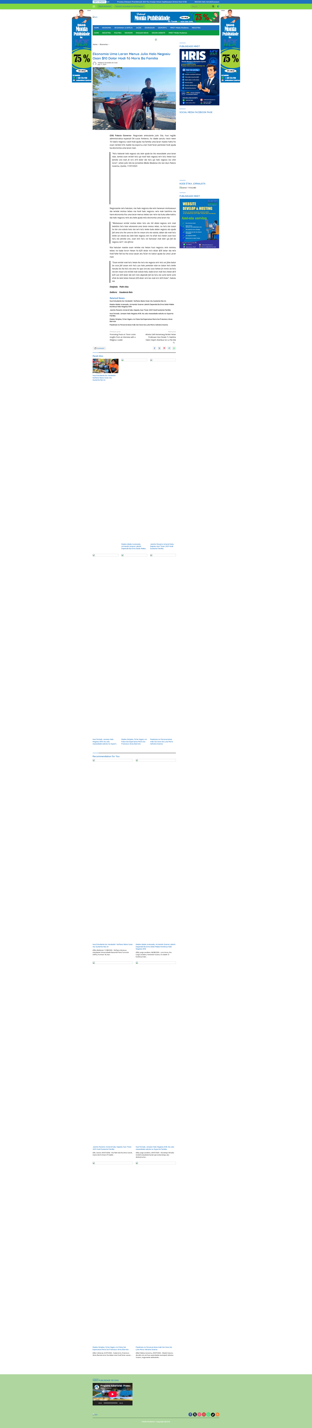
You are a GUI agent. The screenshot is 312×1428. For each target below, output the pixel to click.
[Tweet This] (159, 348)
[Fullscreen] (129, 1403)
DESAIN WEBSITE (158, 33)
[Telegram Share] (169, 348)
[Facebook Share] (154, 348)
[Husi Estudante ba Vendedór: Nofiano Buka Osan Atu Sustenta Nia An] (105, 366)
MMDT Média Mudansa (179, 28)
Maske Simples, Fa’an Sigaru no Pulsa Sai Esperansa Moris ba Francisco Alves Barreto (141, 320)
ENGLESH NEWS (142, 33)
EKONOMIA (106, 28)
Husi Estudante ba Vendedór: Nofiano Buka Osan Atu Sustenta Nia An (138, 301)
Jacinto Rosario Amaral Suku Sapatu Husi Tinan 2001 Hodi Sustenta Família (140, 310)
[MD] (95, 17)
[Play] (96, 1403)
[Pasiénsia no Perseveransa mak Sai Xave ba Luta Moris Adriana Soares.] (163, 645)
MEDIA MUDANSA (105, 6)
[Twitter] (195, 1414)
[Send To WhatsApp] (174, 348)
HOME (96, 28)
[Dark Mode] (218, 6)
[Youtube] (204, 1414)
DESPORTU (162, 28)
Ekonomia (96, 49)
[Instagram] (199, 1414)
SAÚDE (138, 28)
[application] (112, 1394)
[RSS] (217, 1414)
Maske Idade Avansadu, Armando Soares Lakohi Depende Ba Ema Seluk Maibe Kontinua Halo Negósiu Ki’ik (142, 305)
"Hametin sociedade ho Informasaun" (129, 6)
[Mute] (125, 1403)
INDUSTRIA (196, 28)
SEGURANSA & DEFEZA (123, 28)
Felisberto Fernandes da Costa (107, 63)
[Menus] (94, 6)
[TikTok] (213, 1415)
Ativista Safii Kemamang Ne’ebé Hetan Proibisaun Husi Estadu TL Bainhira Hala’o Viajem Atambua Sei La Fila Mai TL (161, 337)
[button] (213, 6)
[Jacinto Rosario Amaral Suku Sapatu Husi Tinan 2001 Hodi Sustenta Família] (163, 450)
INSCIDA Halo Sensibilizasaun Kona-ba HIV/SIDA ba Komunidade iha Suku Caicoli (163, 2)
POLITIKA (117, 33)
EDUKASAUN (150, 28)
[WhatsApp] (208, 1414)
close (89, 10)
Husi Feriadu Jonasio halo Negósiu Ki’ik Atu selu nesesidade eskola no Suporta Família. (141, 314)
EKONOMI (128, 33)
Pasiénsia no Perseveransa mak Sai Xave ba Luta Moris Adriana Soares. (139, 325)
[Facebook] (190, 1414)
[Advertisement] (144, 187)
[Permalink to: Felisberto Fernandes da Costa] (95, 63)
